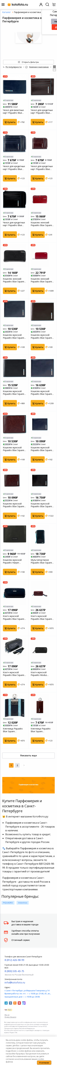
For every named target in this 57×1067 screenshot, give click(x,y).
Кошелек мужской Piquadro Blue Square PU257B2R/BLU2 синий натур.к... (42, 449)
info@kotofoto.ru (15, 982)
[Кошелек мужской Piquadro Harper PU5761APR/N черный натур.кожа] (14, 536)
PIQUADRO (8, 902)
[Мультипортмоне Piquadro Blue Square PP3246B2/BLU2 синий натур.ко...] (42, 536)
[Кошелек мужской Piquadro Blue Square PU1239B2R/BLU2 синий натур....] (14, 311)
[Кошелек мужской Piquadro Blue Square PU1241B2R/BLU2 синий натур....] (42, 368)
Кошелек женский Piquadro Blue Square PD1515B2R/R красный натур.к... (42, 280)
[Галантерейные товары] (28, 37)
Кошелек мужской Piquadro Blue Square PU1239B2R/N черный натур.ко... (14, 392)
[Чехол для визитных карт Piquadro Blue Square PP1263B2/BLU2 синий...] (14, 87)
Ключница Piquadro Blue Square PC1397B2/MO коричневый (40, 730)
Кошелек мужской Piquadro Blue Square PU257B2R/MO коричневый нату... (13, 505)
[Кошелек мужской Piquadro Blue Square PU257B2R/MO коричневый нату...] (14, 480)
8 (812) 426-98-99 (14, 960)
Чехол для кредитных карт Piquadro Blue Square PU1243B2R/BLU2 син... (14, 167)
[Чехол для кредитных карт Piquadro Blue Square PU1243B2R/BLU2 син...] (14, 143)
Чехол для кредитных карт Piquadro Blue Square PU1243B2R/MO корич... (42, 167)
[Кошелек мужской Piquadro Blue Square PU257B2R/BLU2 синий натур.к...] (42, 424)
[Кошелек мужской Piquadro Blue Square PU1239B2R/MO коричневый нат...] (42, 311)
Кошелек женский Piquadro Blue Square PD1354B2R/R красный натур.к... (42, 224)
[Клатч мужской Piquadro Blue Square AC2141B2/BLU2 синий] (14, 592)
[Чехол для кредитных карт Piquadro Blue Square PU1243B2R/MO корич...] (42, 143)
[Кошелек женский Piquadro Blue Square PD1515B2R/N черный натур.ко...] (14, 255)
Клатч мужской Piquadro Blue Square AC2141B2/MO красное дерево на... (41, 617)
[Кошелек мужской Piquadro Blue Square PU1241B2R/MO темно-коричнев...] (14, 424)
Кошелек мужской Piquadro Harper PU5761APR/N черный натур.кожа (14, 561)
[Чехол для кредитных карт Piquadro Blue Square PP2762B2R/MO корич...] (42, 87)
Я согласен (44, 1062)
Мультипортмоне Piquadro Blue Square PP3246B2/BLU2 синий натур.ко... (42, 561)
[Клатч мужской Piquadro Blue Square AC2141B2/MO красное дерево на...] (42, 592)
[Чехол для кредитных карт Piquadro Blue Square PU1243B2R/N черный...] (14, 199)
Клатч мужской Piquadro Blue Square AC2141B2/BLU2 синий (14, 617)
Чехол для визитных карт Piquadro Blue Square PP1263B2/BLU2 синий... (13, 111)
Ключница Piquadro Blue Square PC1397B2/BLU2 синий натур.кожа (14, 730)
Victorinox (22, 902)
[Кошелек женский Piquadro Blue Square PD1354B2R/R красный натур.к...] (42, 199)
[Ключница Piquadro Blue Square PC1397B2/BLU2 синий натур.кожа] (14, 705)
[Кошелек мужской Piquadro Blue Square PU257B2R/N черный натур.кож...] (42, 480)
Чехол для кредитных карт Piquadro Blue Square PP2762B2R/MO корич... (42, 111)
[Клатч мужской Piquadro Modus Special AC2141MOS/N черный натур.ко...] (42, 649)
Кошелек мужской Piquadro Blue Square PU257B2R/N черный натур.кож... (41, 505)
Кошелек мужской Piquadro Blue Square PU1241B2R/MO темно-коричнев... (13, 449)
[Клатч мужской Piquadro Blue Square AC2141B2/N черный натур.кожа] (14, 649)
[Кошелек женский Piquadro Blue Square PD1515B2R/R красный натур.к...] (42, 255)
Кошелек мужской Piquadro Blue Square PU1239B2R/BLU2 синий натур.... (13, 336)
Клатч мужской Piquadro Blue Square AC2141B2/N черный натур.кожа (13, 673)
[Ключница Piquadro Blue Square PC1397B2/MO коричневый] (42, 705)
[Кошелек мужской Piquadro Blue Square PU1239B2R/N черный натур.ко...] (14, 368)
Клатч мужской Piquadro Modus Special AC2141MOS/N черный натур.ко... (42, 673)
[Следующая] (24, 765)
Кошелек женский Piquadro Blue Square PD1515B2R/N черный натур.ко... (14, 280)
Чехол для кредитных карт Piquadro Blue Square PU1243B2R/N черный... (14, 224)
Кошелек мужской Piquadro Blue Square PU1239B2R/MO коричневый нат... (41, 336)
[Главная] (7, 12)
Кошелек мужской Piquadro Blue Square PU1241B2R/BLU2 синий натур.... (41, 392)
